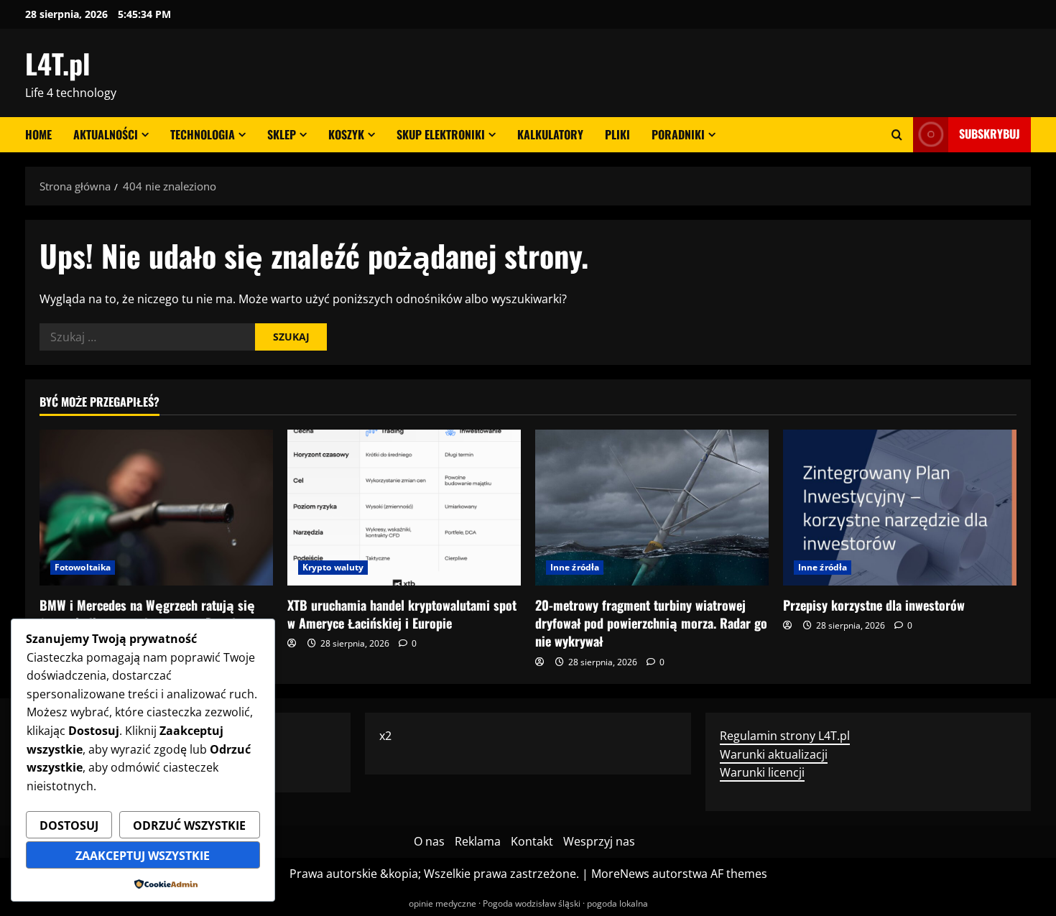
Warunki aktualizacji (774, 754)
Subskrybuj (989, 133)
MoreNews (620, 874)
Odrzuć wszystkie (189, 825)
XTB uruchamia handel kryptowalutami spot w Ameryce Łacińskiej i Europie (402, 614)
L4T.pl (57, 63)
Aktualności (105, 134)
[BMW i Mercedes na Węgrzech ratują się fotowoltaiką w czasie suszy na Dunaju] (156, 508)
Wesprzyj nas (599, 841)
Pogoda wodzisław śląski (531, 903)
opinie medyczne (442, 903)
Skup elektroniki (441, 134)
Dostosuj (69, 825)
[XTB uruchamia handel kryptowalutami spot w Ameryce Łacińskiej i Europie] (404, 508)
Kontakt (532, 841)
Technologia (202, 134)
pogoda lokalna (617, 903)
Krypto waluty (332, 567)
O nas (429, 841)
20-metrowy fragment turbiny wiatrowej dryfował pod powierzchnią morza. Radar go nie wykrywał (651, 623)
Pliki (617, 134)
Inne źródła (574, 567)
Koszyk (346, 134)
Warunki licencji (762, 772)
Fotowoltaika (83, 567)
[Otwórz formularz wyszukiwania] (896, 135)
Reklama (478, 841)
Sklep (281, 134)
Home (38, 134)
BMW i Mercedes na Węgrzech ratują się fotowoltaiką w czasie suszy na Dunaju (147, 614)
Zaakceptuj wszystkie (142, 856)
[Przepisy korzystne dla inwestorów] (899, 508)
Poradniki (678, 134)
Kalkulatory (550, 134)
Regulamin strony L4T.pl (785, 736)
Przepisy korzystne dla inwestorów (874, 605)
